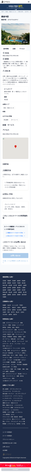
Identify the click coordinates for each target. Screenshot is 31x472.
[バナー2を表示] (16, 9)
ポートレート (14, 120)
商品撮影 (6, 120)
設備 (14, 49)
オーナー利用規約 (7, 435)
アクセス (22, 49)
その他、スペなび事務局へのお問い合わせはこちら (15, 261)
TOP (2, 11)
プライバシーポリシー (8, 439)
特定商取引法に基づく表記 (10, 443)
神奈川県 (20, 11)
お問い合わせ (6, 446)
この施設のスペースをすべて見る (14, 232)
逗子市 (27, 11)
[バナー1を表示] (14, 9)
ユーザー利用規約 (7, 432)
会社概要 (5, 450)
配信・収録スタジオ (11, 11)
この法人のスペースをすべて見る (14, 236)
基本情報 (6, 49)
